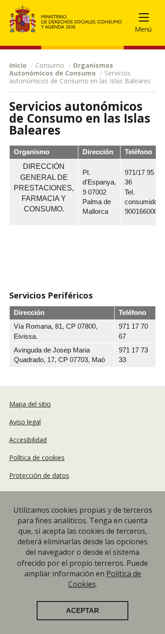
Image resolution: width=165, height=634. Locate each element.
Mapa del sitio (30, 404)
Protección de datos (39, 475)
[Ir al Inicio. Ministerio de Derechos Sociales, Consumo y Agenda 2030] (65, 19)
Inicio (18, 65)
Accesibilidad (28, 439)
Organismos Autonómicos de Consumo (61, 69)
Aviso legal (25, 421)
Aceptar (82, 610)
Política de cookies (37, 457)
